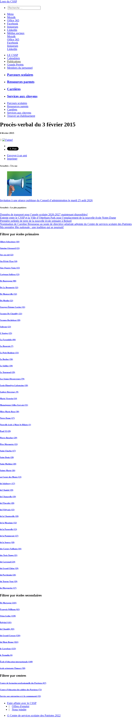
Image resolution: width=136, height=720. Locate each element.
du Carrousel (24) (7, 562)
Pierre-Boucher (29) (8, 438)
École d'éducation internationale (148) (16, 662)
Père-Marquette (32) (9, 444)
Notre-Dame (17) (7, 418)
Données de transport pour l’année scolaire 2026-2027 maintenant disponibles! (44, 214)
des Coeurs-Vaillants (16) (10, 549)
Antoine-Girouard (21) (10, 248)
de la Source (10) (7, 542)
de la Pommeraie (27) (9, 536)
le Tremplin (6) (6, 655)
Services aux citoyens (22, 96)
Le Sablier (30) (6, 366)
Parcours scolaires (20, 75)
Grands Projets (15, 64)
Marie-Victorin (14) (8, 398)
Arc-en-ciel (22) (6, 255)
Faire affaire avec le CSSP (21, 703)
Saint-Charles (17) (8, 451)
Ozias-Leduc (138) (8, 616)
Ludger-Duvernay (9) (9, 392)
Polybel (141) (6, 622)
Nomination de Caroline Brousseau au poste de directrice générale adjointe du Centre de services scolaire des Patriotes (66, 224)
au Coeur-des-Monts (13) (10, 477)
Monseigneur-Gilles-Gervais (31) (14, 405)
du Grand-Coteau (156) (10, 635)
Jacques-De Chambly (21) (11, 314)
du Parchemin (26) (8, 575)
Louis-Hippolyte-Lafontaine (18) (14, 385)
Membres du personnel (20, 67)
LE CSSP (12, 55)
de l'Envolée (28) (7, 503)
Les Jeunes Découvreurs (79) (12, 379)
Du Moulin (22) (6, 300)
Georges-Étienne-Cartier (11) (12, 307)
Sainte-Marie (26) (7, 470)
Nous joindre (19, 709)
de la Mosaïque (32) (8, 523)
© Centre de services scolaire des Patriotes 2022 (34, 715)
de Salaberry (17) (7, 483)
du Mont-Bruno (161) (9, 642)
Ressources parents (20, 82)
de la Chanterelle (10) (9, 516)
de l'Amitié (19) (6, 490)
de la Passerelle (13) (8, 529)
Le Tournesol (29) (7, 372)
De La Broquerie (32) (9, 287)
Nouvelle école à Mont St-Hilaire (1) (15, 425)
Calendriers (13, 58)
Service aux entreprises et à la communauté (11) (20, 696)
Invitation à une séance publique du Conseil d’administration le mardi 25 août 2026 (46, 200)
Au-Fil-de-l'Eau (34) (8, 261)
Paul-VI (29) (5, 431)
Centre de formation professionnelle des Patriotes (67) (23, 683)
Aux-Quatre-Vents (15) (10, 268)
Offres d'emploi (20, 706)
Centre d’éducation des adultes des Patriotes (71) (21, 690)
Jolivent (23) (5, 327)
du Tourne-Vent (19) (8, 581)
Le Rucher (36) (6, 359)
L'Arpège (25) (6, 333)
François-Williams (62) (10, 609)
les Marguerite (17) (8, 588)
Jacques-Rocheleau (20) (10, 320)
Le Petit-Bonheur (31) (9, 353)
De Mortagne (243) (8, 603)
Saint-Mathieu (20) (8, 464)
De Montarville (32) (8, 294)
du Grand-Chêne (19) (9, 568)
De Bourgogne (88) (8, 281)
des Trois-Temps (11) (8, 555)
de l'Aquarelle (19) (8, 496)
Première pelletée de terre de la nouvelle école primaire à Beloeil (36, 220)
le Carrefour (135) (8, 649)
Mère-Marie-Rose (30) (9, 411)
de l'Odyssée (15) (7, 510)
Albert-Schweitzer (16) (9, 242)
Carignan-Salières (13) (9, 274)
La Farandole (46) (8, 340)
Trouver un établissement (21, 115)
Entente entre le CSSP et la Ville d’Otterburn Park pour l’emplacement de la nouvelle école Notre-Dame (58, 217)
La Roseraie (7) (6, 346)
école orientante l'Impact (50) (12, 668)
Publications (14, 61)
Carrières (14, 89)
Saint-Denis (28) (7, 457)
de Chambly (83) (7, 629)
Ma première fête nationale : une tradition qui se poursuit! (32, 227)
